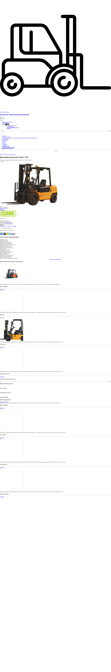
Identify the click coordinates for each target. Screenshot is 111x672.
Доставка (4, 141)
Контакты (4, 145)
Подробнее (2, 289)
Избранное (2, 209)
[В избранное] (0, 162)
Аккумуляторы (5, 138)
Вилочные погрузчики (4, 112)
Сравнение (2, 210)
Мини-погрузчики (33, 137)
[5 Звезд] (23, 160)
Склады (3, 143)
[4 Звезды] (19, 160)
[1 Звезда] (6, 160)
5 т (8, 220)
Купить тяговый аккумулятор (55, 259)
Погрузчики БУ (5, 140)
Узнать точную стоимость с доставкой (8, 226)
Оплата (3, 142)
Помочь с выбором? (4, 208)
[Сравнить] (1, 162)
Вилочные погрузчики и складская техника (11, 137)
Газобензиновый (9, 222)
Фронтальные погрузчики (25, 137)
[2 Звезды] (10, 160)
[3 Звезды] (14, 160)
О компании (4, 144)
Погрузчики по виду (6, 136)
